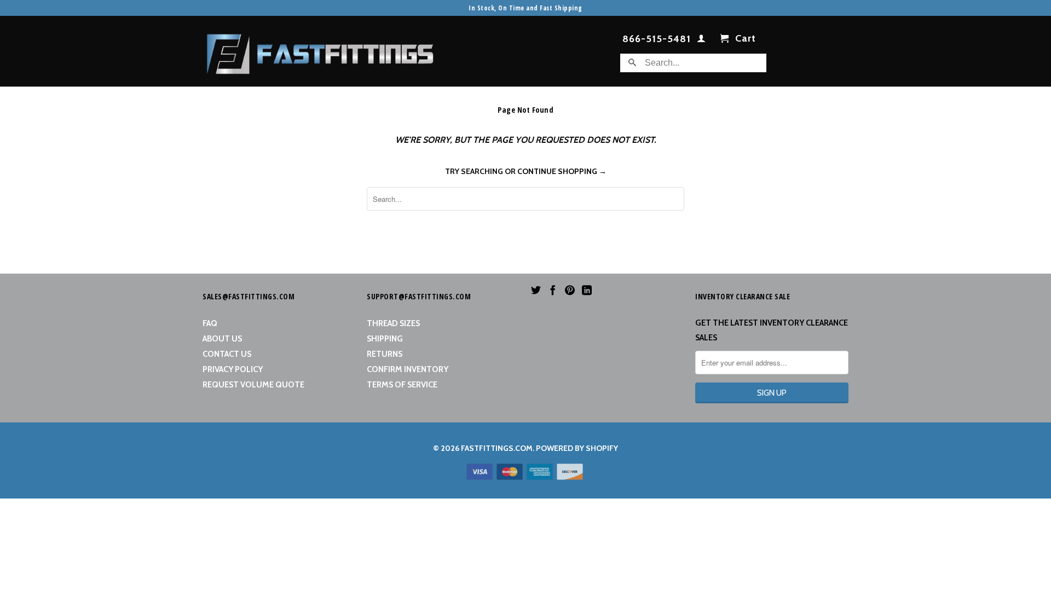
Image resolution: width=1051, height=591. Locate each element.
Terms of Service (402, 385)
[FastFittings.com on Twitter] (536, 290)
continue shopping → (562, 171)
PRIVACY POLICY (233, 369)
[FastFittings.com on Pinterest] (570, 290)
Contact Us (227, 354)
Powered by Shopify (577, 448)
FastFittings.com (497, 448)
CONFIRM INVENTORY (407, 369)
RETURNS (384, 354)
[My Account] (701, 40)
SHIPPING (385, 339)
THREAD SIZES (393, 323)
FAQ (210, 323)
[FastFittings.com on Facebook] (553, 290)
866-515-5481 (656, 39)
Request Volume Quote (253, 385)
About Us (222, 339)
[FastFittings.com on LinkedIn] (587, 290)
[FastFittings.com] (320, 51)
